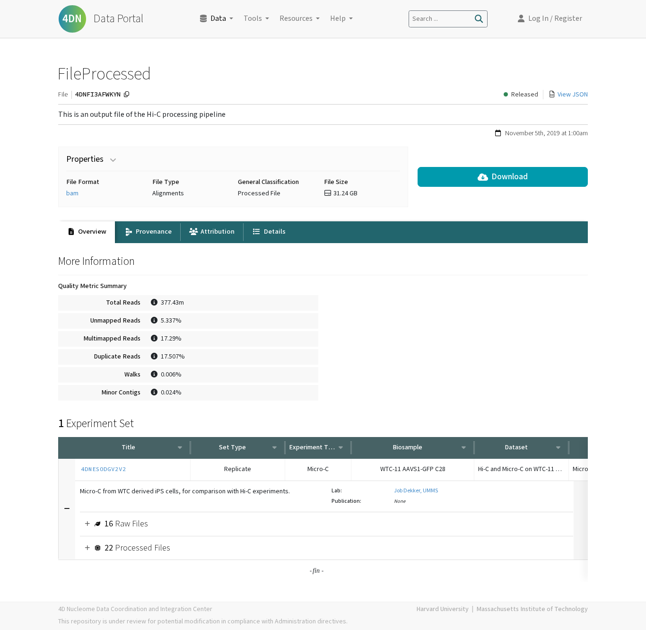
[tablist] (323, 232)
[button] (550, 19)
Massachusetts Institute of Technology (532, 609)
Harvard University (442, 609)
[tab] (86, 232)
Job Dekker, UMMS (416, 490)
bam (72, 193)
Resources (296, 19)
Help (338, 19)
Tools (253, 19)
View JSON (573, 94)
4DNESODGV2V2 (103, 468)
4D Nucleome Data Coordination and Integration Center (135, 609)
